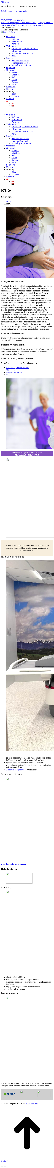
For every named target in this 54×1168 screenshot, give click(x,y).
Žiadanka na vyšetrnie (15, 770)
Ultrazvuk (10, 370)
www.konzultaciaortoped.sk (13, 864)
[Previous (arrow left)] (2, 1166)
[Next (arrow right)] (5, 1166)
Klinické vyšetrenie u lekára (17, 367)
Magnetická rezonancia (15, 372)
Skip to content (7, 2)
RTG (8, 375)
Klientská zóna (32, 1103)
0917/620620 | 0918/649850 (13, 20)
